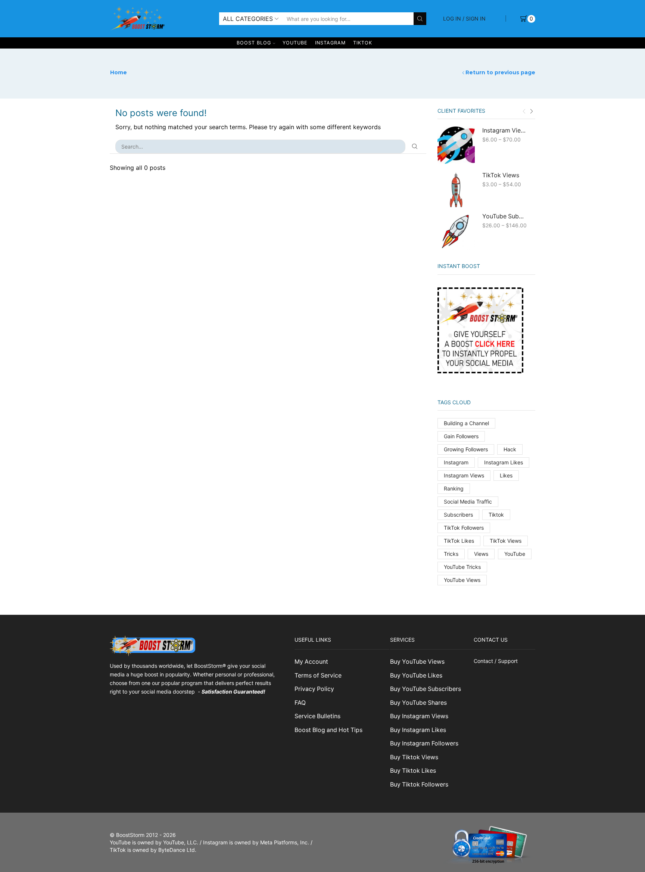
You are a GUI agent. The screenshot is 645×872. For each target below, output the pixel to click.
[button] (524, 111)
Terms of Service (318, 675)
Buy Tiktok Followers (419, 784)
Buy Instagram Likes (418, 730)
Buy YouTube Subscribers (425, 688)
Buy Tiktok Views (414, 757)
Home (118, 72)
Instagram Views (464, 475)
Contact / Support (496, 661)
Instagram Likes (503, 462)
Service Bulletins (317, 716)
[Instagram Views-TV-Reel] (456, 145)
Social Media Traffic (468, 501)
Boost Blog (254, 43)
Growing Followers (466, 449)
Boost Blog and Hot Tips (328, 730)
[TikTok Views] (456, 190)
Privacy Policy (314, 688)
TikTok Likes (459, 541)
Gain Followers (461, 436)
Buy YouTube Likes (416, 675)
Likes (506, 475)
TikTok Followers (464, 527)
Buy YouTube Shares (418, 702)
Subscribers (458, 514)
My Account (311, 661)
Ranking (454, 488)
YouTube (295, 43)
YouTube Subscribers (504, 216)
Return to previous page (500, 72)
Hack (510, 449)
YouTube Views (462, 580)
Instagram (330, 43)
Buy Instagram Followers (424, 743)
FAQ (300, 702)
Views (481, 554)
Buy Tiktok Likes (413, 770)
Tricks (451, 554)
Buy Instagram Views (419, 716)
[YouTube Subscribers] (456, 231)
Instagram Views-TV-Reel (504, 130)
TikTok (362, 43)
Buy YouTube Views (417, 661)
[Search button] (420, 18)
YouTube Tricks (462, 567)
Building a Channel (466, 423)
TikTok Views (500, 175)
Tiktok (496, 514)
